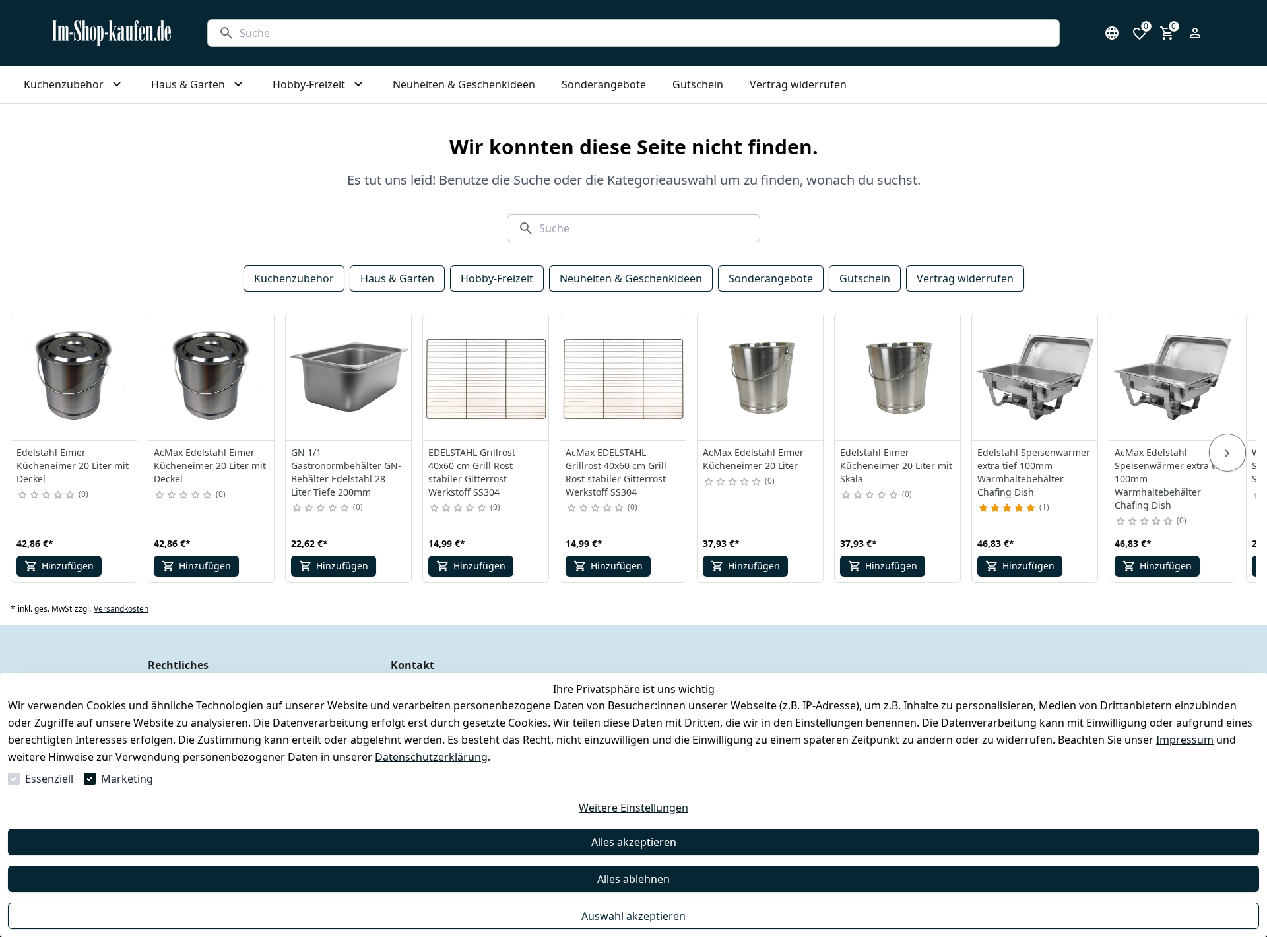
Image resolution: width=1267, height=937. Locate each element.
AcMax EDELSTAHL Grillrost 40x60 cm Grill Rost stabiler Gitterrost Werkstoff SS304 (616, 472)
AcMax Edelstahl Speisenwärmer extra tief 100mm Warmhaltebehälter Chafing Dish (1170, 478)
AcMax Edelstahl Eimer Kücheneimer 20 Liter (753, 459)
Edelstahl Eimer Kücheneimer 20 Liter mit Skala (896, 465)
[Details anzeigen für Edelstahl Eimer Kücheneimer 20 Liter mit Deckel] (74, 376)
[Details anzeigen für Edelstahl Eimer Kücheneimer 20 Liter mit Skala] (898, 376)
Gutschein (864, 278)
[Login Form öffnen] (1195, 33)
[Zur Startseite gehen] (111, 33)
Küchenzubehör (294, 278)
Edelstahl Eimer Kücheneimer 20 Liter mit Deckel (72, 465)
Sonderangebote (771, 278)
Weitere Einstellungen (633, 807)
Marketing (127, 778)
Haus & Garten (397, 278)
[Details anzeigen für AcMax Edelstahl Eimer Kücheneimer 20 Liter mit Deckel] (211, 376)
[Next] (1227, 453)
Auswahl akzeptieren (633, 916)
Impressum (1185, 739)
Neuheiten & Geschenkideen (631, 278)
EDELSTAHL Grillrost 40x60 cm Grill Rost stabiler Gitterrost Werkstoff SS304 (471, 472)
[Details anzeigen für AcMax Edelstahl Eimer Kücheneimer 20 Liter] (761, 376)
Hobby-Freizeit (497, 278)
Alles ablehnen (633, 879)
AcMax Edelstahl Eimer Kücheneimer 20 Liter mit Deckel (210, 465)
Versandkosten (121, 609)
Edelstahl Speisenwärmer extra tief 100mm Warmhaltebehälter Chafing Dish (1033, 472)
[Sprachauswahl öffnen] (1112, 33)
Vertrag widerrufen (965, 278)
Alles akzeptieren (633, 842)
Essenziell (49, 778)
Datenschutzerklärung (431, 757)
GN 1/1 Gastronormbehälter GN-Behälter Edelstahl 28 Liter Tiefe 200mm (346, 472)
